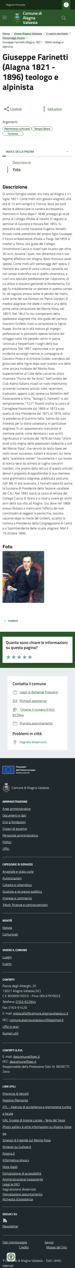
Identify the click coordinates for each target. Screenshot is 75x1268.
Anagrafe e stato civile (18, 871)
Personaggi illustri (13, 38)
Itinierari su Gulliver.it (16, 1146)
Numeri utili (10, 1033)
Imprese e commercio (17, 898)
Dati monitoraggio (14, 1242)
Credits (24, 1247)
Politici (6, 841)
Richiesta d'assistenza (17, 1199)
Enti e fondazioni (14, 821)
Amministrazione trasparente (22, 1179)
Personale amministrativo (20, 835)
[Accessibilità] (11, 1257)
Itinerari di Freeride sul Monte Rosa (26, 1140)
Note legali (10, 1166)
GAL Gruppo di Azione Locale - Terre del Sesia (33, 1120)
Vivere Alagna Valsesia (28, 33)
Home (6, 33)
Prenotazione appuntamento (22, 1194)
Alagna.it (8, 1153)
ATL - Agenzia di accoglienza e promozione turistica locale (36, 1110)
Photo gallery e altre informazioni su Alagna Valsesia (36, 1130)
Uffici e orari (10, 1026)
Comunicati (10, 934)
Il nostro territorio (57, 33)
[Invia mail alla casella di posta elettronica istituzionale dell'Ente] (40, 1013)
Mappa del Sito (56, 1247)
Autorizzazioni (12, 878)
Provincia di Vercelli (15, 1093)
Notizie (7, 927)
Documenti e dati (14, 815)
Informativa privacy (15, 1160)
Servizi (49, 1242)
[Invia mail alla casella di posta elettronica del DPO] (26, 1056)
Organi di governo (14, 828)
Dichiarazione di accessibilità (21, 1173)
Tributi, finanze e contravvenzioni (25, 904)
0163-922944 (26, 1001)
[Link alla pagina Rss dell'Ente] (5, 1220)
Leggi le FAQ (11, 1184)
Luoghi (7, 957)
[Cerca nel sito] (62, 18)
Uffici (5, 848)
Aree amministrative (16, 808)
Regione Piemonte (15, 5)
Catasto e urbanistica (17, 884)
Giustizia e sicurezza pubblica (22, 891)
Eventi (6, 963)
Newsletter (10, 1226)
